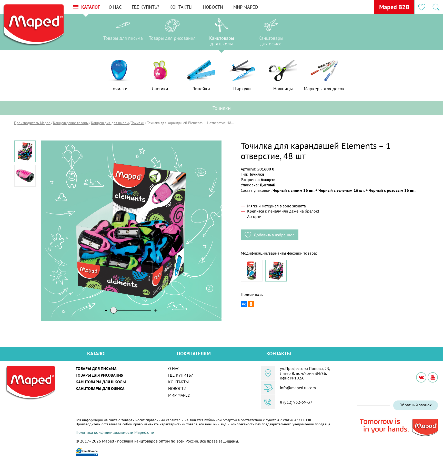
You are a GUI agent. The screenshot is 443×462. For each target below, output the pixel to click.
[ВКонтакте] (244, 304)
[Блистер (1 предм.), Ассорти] (252, 271)
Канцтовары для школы (101, 381)
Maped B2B (394, 7)
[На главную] (33, 25)
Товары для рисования (99, 375)
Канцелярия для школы (110, 122)
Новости (213, 7)
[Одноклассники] (251, 304)
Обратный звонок (415, 404)
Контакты (181, 7)
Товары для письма (96, 368)
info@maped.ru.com (298, 387)
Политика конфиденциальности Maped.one (115, 432)
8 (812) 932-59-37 (296, 402)
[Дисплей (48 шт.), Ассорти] (276, 271)
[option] (123, 33)
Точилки (137, 122)
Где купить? (145, 7)
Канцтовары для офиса (100, 388)
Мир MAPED (245, 7)
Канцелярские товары (70, 122)
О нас (115, 7)
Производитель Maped (32, 122)
